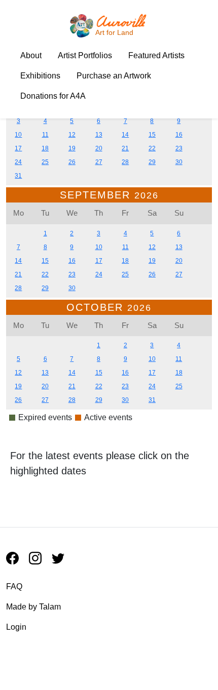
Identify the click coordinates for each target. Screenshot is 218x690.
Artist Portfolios (85, 55)
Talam (50, 606)
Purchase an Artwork (114, 75)
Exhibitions (40, 75)
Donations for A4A (53, 96)
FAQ (14, 586)
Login (16, 627)
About (31, 55)
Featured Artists (156, 55)
